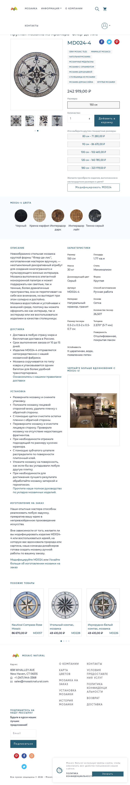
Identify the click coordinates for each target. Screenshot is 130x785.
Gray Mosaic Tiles (78, 52)
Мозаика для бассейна (81, 82)
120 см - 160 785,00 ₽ (93, 160)
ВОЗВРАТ (93, 698)
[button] (97, 8)
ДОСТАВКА (95, 704)
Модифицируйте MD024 (26, 559)
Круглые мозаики (106, 82)
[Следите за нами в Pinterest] (16, 756)
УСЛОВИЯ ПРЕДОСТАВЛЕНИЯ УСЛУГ (97, 674)
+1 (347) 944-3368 (25, 677)
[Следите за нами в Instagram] (32, 756)
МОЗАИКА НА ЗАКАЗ (68, 682)
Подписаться (23, 744)
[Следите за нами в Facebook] (24, 756)
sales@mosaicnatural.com (31, 681)
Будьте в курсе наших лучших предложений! (23, 721)
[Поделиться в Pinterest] (117, 42)
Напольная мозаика (79, 57)
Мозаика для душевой (80, 72)
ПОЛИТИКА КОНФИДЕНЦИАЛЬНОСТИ (97, 688)
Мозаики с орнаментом (81, 67)
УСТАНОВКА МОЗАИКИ (67, 692)
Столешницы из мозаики (82, 77)
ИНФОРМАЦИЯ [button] (50, 8)
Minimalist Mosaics (100, 52)
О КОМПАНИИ (74, 8)
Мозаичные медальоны (81, 62)
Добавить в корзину (107, 120)
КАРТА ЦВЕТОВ (65, 672)
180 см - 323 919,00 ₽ (93, 168)
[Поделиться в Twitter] (109, 42)
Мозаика (31, 8)
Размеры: (72, 98)
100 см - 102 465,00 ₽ (93, 152)
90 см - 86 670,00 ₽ (93, 144)
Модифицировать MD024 (93, 187)
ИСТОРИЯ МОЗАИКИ (66, 703)
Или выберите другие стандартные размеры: (91, 131)
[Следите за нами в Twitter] (24, 766)
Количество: (73, 113)
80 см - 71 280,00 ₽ (93, 136)
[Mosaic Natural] (14, 20)
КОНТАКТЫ (32, 26)
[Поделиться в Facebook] (101, 42)
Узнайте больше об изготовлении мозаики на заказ (35, 563)
